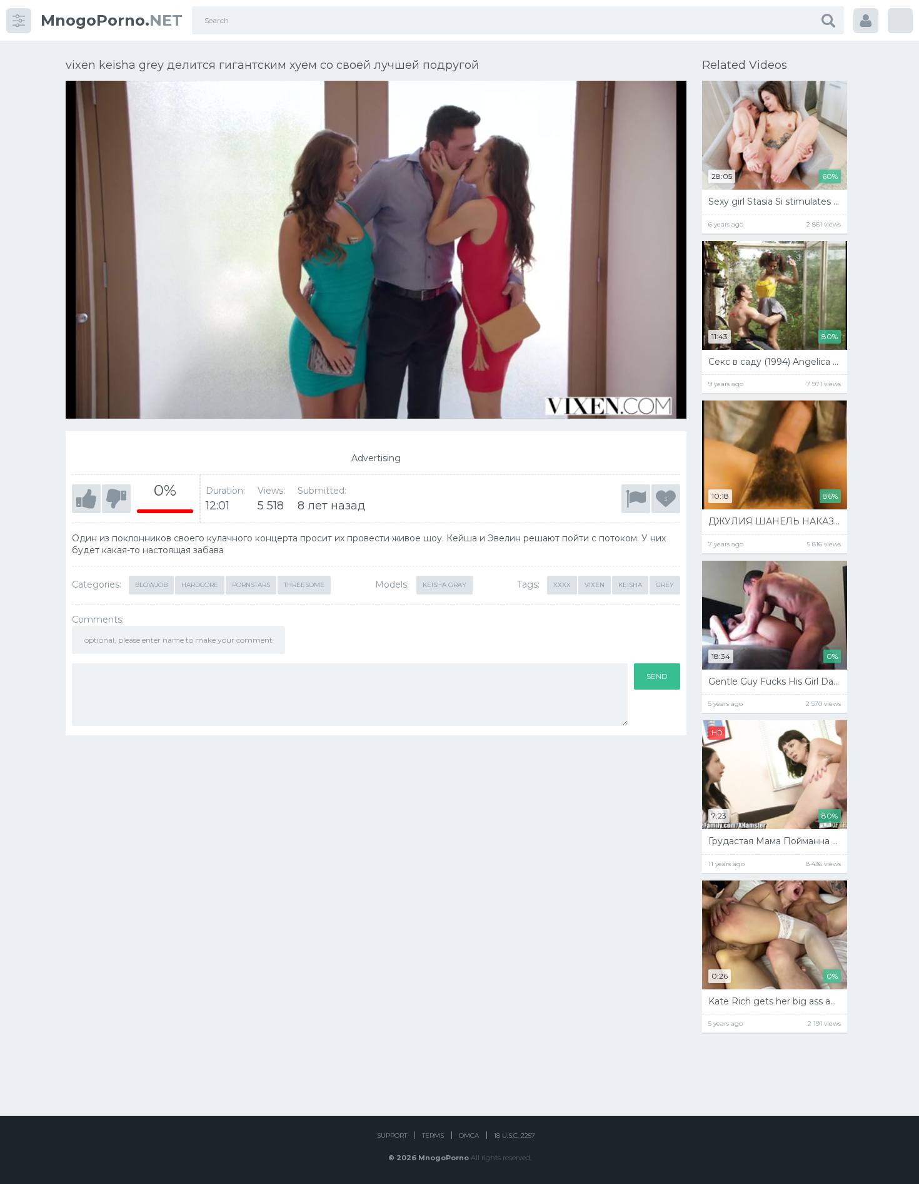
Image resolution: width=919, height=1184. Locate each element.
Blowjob (151, 585)
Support (392, 1135)
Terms (433, 1135)
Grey (665, 585)
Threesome (304, 585)
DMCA (469, 1135)
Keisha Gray (444, 585)
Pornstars (251, 585)
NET (112, 20)
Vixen (595, 585)
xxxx (562, 585)
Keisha (630, 585)
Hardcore (199, 585)
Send (657, 676)
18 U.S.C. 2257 (514, 1135)
